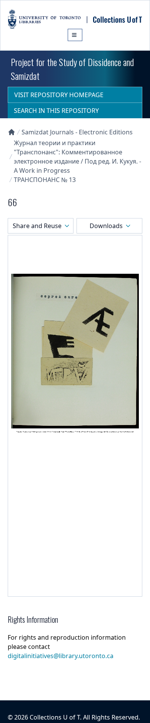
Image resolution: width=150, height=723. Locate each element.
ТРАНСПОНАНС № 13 (45, 179)
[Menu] (75, 35)
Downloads (106, 226)
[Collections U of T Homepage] (11, 132)
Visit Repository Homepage (58, 95)
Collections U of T (55, 717)
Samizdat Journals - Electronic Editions (77, 132)
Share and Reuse (37, 226)
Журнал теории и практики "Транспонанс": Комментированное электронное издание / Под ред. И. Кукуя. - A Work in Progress (77, 157)
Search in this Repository (56, 110)
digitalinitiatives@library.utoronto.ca (60, 656)
